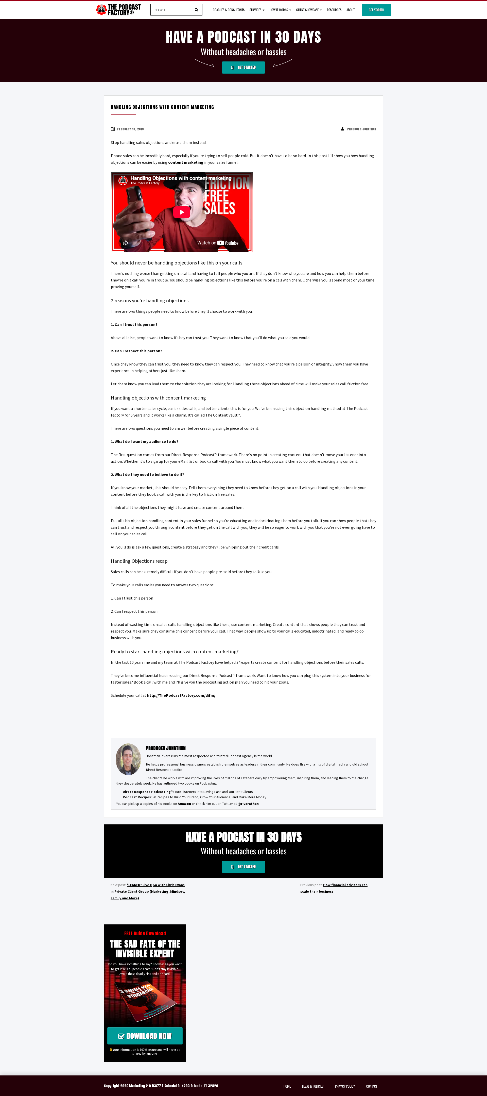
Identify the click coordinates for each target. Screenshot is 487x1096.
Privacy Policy (345, 1086)
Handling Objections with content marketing (162, 107)
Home (287, 1086)
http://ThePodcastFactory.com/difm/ (181, 695)
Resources (334, 9)
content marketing (185, 162)
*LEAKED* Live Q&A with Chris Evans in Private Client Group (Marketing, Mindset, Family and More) (148, 891)
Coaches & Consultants (229, 9)
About (350, 9)
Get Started (376, 9)
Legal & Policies (312, 1086)
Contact (371, 1086)
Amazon (184, 803)
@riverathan (248, 803)
